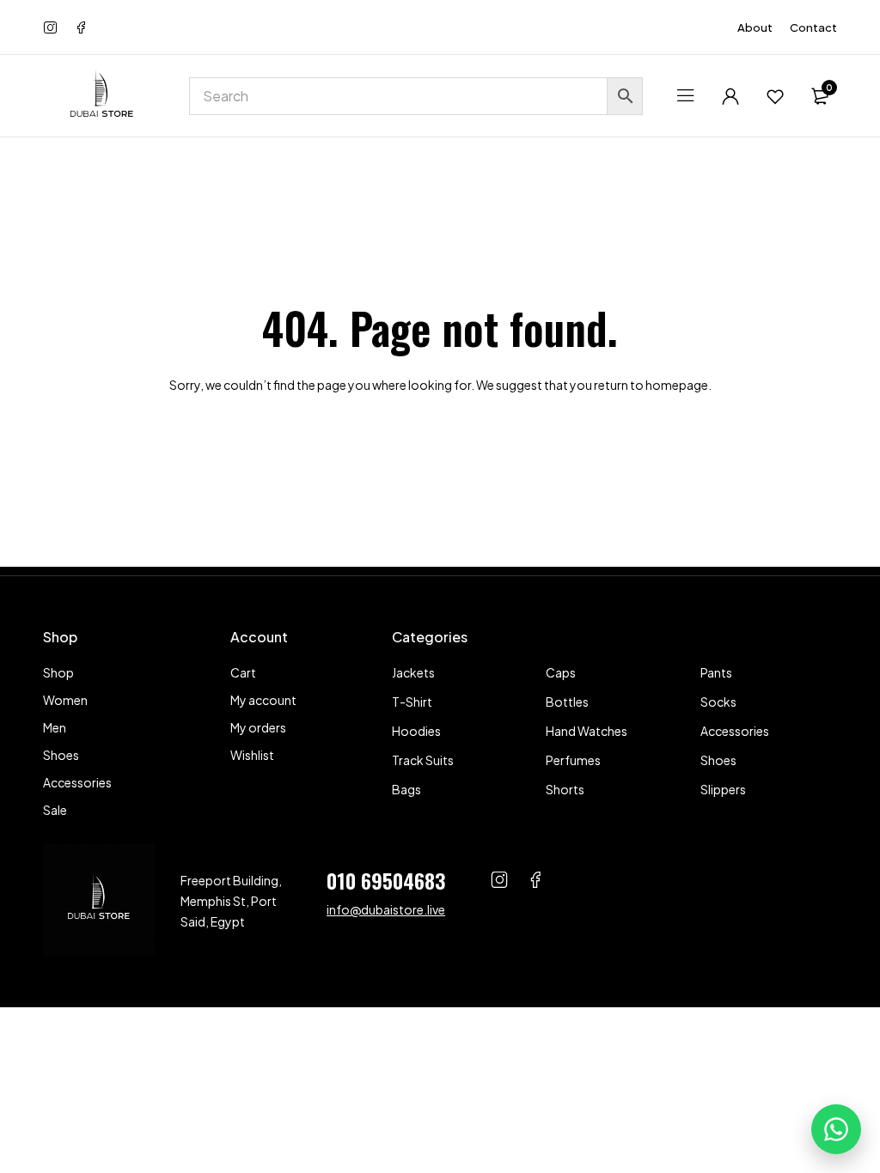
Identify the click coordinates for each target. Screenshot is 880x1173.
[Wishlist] (775, 96)
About (755, 27)
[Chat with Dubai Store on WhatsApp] (836, 1129)
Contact (813, 27)
